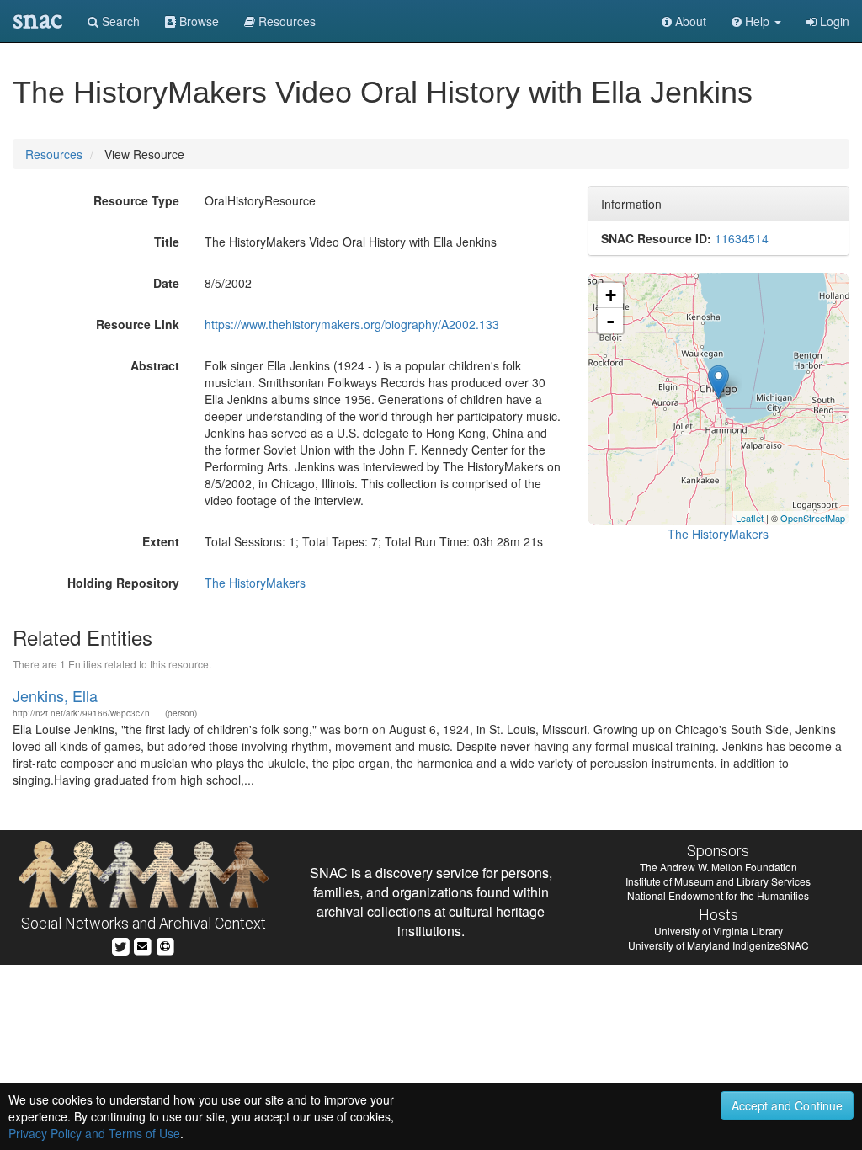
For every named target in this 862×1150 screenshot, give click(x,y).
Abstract (154, 365)
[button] (756, 21)
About (689, 21)
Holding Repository (123, 582)
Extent (160, 541)
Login (833, 21)
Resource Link (137, 324)
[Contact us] (142, 944)
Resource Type (136, 200)
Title (166, 241)
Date (166, 282)
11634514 (742, 238)
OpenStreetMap (812, 517)
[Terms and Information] (165, 944)
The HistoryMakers (255, 582)
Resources (53, 154)
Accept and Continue (787, 1105)
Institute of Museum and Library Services (718, 881)
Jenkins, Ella (55, 695)
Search (119, 21)
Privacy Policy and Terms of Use (94, 1133)
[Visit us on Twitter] (121, 944)
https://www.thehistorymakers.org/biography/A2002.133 (352, 324)
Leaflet (750, 517)
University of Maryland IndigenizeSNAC (718, 945)
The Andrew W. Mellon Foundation (718, 867)
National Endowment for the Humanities (718, 895)
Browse (197, 21)
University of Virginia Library (718, 931)
